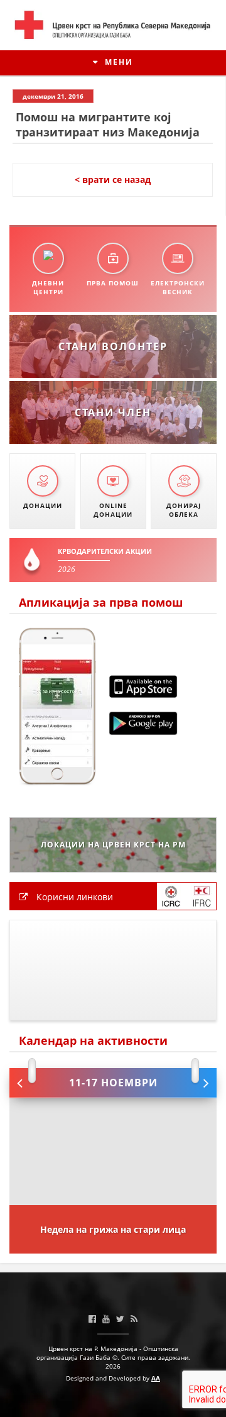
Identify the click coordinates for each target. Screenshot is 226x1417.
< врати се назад (113, 179)
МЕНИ (117, 62)
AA (155, 1378)
